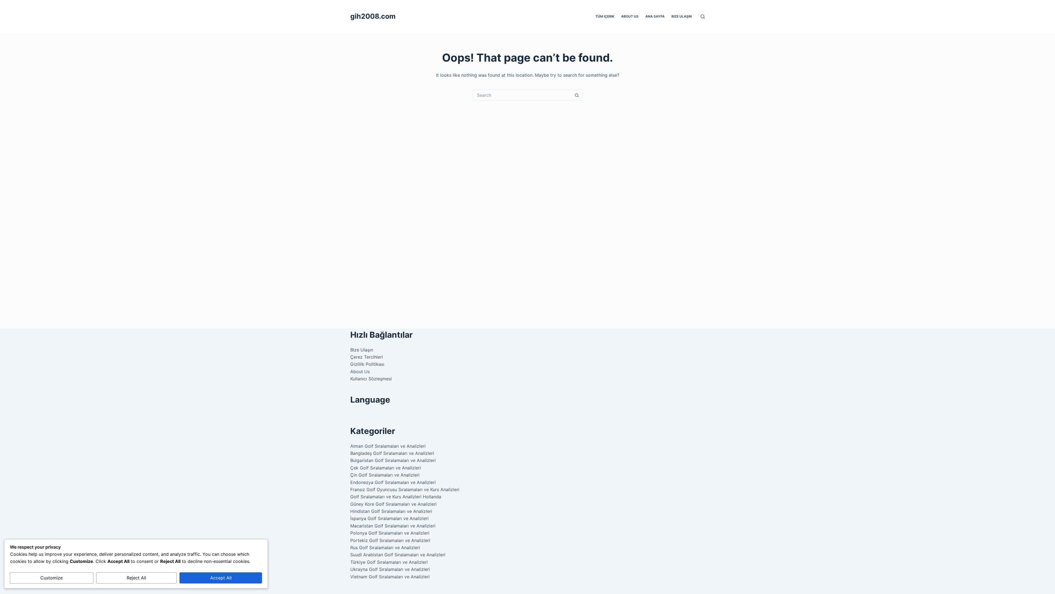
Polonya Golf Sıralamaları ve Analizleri (389, 533)
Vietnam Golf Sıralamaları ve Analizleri (390, 576)
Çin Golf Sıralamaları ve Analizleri (385, 475)
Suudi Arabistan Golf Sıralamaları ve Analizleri (397, 554)
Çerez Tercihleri (366, 357)
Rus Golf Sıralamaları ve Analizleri (385, 547)
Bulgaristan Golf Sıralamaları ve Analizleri (393, 460)
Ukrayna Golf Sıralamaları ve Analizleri (390, 569)
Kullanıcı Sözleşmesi (371, 378)
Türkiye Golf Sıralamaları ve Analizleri (389, 562)
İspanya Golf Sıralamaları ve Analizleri (389, 518)
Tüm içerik (604, 16)
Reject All (136, 578)
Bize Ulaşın (681, 16)
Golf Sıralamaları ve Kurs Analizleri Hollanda (395, 496)
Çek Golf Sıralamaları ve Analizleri (385, 468)
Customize (51, 578)
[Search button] (576, 95)
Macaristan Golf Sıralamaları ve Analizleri (392, 526)
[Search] (703, 17)
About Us (629, 16)
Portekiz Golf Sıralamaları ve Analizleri (390, 540)
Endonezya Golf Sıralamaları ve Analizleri (393, 482)
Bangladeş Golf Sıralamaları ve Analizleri (392, 453)
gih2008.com (373, 16)
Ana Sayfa (655, 16)
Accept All (221, 578)
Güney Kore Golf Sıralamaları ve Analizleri (393, 504)
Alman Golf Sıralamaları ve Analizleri (388, 446)
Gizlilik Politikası (367, 364)
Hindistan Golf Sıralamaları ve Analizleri (391, 511)
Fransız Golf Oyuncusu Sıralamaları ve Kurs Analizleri (404, 489)
